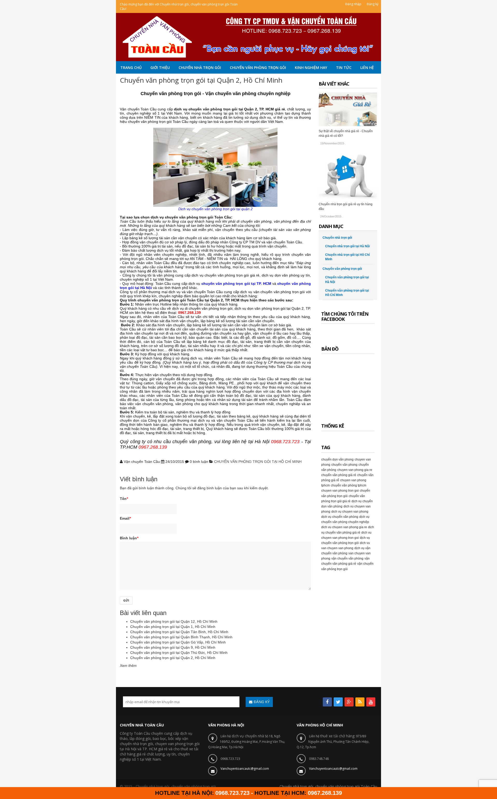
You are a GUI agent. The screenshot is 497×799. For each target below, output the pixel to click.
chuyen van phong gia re (354, 470)
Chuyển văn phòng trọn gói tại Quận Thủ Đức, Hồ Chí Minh (179, 652)
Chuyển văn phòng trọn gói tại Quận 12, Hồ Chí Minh (173, 621)
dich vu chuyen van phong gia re (344, 527)
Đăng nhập (353, 4)
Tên (124, 499)
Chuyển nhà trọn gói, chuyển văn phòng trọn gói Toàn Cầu (328, 786)
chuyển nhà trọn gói (136, 743)
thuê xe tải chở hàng (337, 735)
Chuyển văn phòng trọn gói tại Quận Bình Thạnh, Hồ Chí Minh (181, 637)
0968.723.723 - (234, 793)
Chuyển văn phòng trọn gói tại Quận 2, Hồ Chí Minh (172, 658)
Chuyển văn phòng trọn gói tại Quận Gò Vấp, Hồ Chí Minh (178, 642)
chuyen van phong (170, 743)
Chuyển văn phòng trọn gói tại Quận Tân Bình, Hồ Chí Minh (179, 632)
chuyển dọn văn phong (337, 459)
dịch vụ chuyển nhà (248, 735)
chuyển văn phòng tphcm (348, 485)
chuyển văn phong (344, 464)
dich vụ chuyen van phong (349, 511)
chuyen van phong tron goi (340, 490)
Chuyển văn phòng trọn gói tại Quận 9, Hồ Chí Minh (172, 647)
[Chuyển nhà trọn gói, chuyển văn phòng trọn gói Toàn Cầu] (248, 36)
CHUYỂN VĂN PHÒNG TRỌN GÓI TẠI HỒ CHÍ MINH (258, 461)
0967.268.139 (325, 793)
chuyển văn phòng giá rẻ (338, 475)
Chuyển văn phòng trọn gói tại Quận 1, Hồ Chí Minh (172, 627)
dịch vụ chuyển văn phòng (339, 517)
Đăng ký (372, 4)
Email (125, 518)
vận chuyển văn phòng (347, 558)
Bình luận (129, 538)
